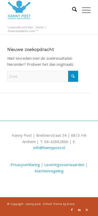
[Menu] (84, 10)
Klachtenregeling (49, 170)
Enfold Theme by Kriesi (59, 204)
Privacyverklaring (25, 164)
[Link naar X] (87, 209)
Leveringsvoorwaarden (64, 164)
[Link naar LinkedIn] (79, 209)
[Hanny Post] (40, 10)
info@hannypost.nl (49, 147)
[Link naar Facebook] (72, 209)
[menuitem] (72, 10)
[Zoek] (72, 10)
